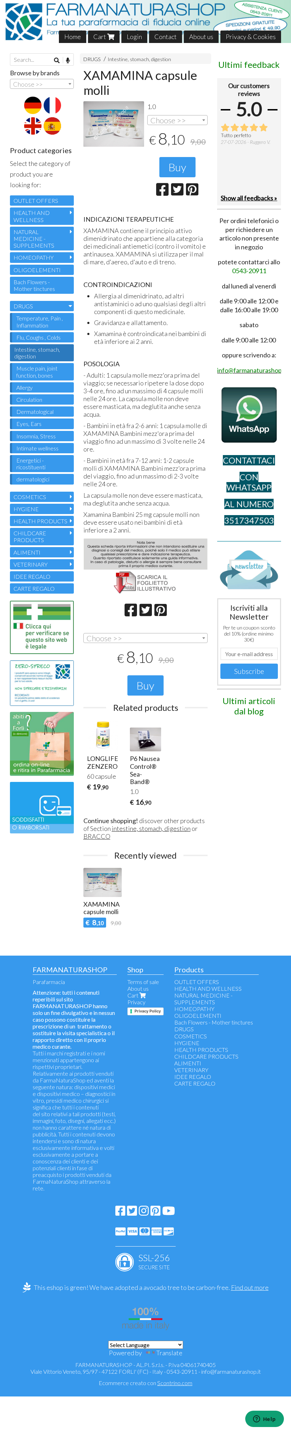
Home (72, 36)
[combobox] (177, 120)
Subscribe (249, 671)
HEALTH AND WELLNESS (31, 216)
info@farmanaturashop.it (231, 1371)
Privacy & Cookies (251, 36)
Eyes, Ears (29, 423)
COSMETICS (29, 496)
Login (134, 36)
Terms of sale (143, 981)
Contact (165, 36)
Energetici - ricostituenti (30, 463)
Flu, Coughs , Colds (38, 337)
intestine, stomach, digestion (151, 828)
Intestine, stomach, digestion (139, 59)
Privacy (136, 1002)
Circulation (29, 399)
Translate (169, 1353)
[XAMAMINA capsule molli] (113, 124)
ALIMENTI (26, 552)
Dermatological (35, 411)
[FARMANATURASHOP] (145, 21)
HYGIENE (26, 509)
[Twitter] (132, 1212)
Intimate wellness (37, 448)
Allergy (24, 387)
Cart (100, 36)
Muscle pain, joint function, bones (36, 371)
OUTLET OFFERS (35, 200)
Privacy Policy (147, 1011)
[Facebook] (120, 1212)
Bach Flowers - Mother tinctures (34, 285)
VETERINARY (30, 564)
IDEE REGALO (31, 576)
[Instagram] (144, 1212)
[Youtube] (168, 1212)
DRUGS (92, 59)
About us (201, 36)
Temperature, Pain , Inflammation (39, 321)
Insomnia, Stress (36, 436)
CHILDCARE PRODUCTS (29, 536)
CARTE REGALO (34, 588)
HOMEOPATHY (33, 257)
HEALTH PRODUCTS (40, 521)
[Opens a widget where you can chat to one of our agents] (264, 1419)
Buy (177, 167)
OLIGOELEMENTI (37, 269)
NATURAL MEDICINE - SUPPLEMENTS (33, 238)
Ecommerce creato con (145, 1382)
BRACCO (96, 836)
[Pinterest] (155, 1212)
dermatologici (32, 479)
